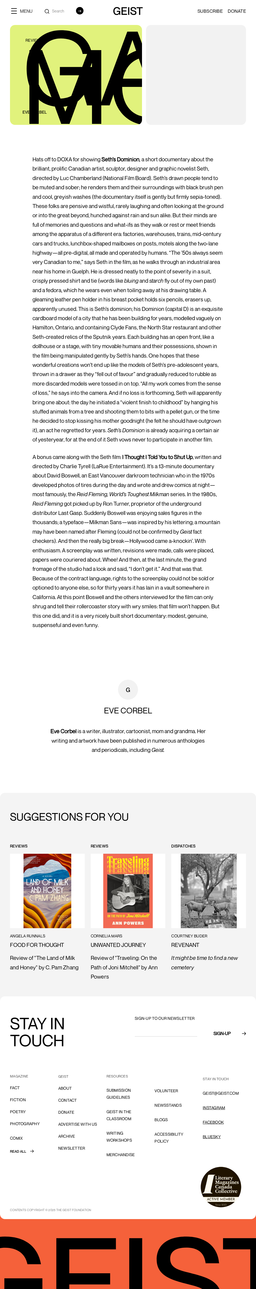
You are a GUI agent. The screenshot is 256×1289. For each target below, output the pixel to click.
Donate (237, 11)
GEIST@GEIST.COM (221, 1093)
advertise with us (77, 1124)
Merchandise (120, 1154)
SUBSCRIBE (210, 11)
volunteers (167, 1076)
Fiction (18, 1099)
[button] (24, 11)
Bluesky (212, 1136)
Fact (15, 1087)
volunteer (166, 1090)
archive (66, 1136)
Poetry (18, 1111)
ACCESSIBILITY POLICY (168, 1138)
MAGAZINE (19, 1076)
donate (66, 1112)
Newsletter (71, 1148)
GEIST (63, 1076)
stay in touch (216, 1079)
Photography (25, 1123)
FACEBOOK (213, 1122)
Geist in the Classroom (119, 1115)
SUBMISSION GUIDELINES (118, 1094)
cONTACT (67, 1100)
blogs (161, 1119)
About (65, 1088)
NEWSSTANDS (168, 1105)
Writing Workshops (119, 1137)
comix (16, 1138)
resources (117, 1076)
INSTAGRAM (214, 1107)
